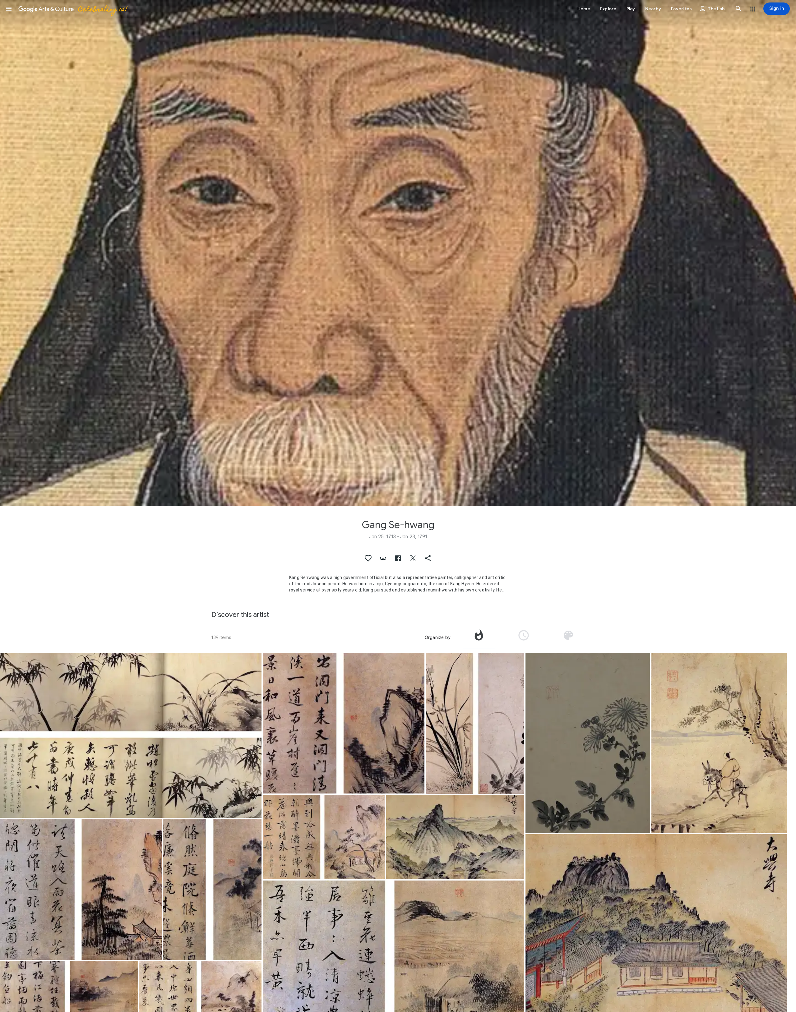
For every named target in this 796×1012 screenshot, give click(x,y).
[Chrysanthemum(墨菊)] (587, 743)
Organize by (437, 637)
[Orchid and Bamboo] (130, 735)
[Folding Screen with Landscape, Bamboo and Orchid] (719, 743)
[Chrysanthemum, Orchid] (475, 723)
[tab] (479, 637)
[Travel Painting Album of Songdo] (455, 837)
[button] (8, 8)
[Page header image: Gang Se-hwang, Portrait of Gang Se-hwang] (398, 253)
